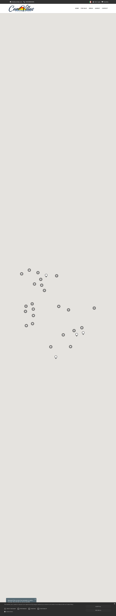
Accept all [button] (98, 606)
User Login (97, 2)
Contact (105, 8)
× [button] (114, 603)
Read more (7, 606)
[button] (39, 611)
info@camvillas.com (16, 2)
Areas (91, 8)
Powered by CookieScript (9, 614)
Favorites (105, 2)
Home (77, 8)
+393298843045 (29, 2)
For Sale (84, 8)
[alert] (58, 609)
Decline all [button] (98, 610)
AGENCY (97, 8)
